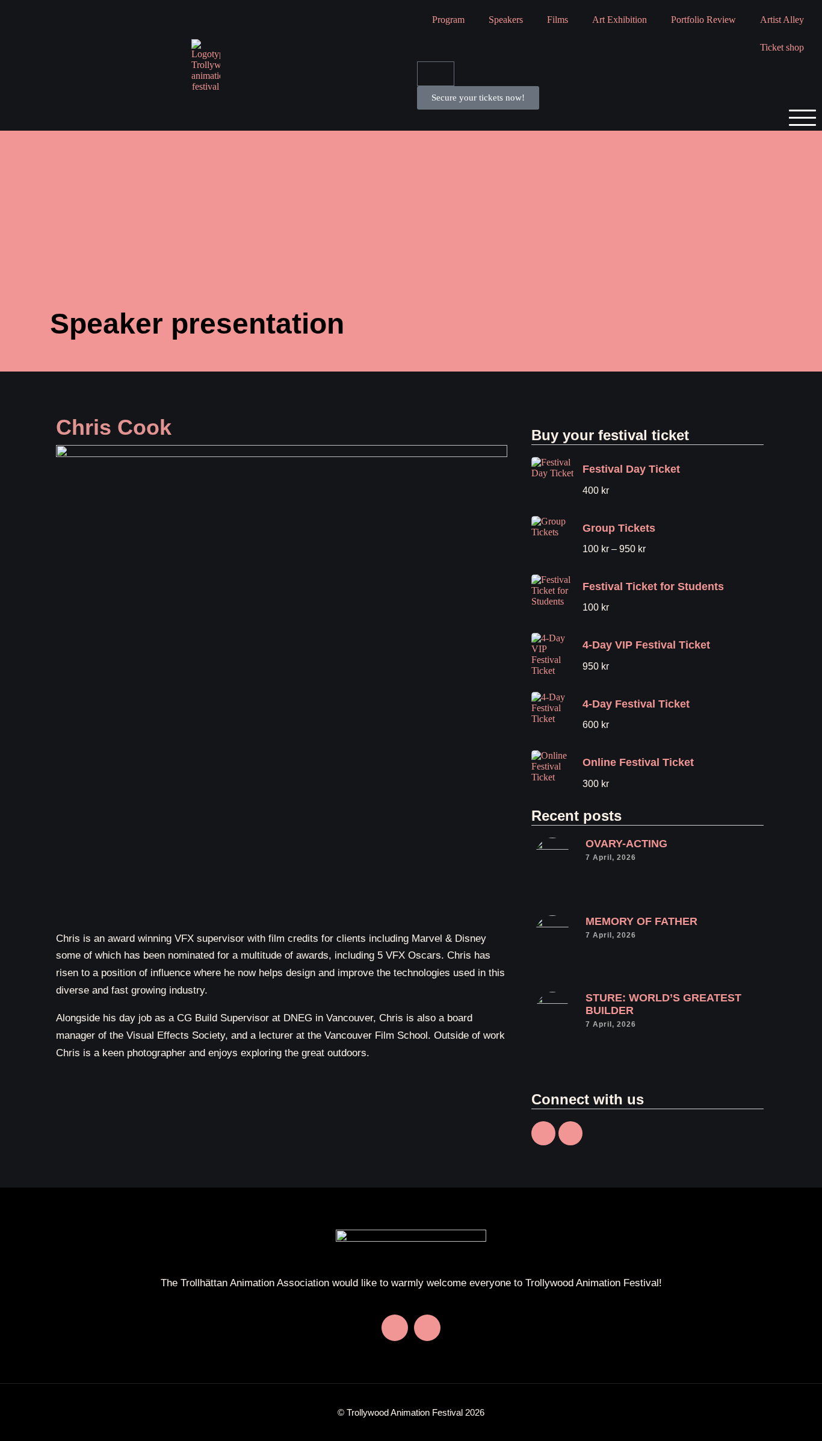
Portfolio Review (703, 19)
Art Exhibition (619, 19)
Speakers (506, 19)
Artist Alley (782, 19)
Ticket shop (782, 47)
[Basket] (435, 73)
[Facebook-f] (543, 1133)
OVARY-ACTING (626, 844)
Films (557, 19)
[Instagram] (570, 1133)
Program (448, 19)
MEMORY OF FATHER (641, 921)
